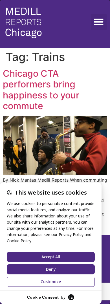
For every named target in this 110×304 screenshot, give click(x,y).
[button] (99, 22)
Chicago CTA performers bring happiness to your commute (41, 89)
